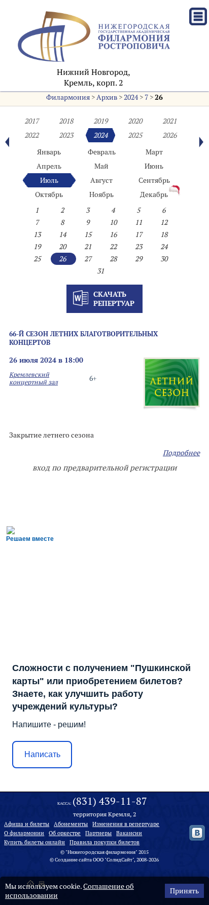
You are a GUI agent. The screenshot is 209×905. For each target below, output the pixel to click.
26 (159, 97)
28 (113, 258)
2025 (135, 135)
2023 (66, 135)
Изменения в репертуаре (125, 824)
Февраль (102, 151)
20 (62, 246)
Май (101, 166)
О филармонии (24, 833)
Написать (42, 754)
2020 (135, 121)
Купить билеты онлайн (34, 842)
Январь (49, 151)
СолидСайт (119, 859)
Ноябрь (101, 194)
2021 (169, 121)
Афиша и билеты (26, 824)
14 (62, 234)
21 (87, 246)
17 (138, 234)
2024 (131, 97)
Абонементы (71, 824)
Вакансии (129, 833)
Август (101, 180)
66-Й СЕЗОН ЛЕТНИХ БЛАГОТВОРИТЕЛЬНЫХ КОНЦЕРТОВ (83, 338)
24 (163, 246)
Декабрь (154, 194)
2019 (100, 121)
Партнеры (98, 833)
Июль (49, 180)
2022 (31, 135)
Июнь (154, 166)
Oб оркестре (65, 833)
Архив (106, 97)
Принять (184, 890)
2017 (31, 121)
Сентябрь (154, 180)
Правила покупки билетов (104, 842)
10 (113, 222)
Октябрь (49, 194)
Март (154, 151)
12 (163, 222)
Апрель (49, 166)
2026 (169, 135)
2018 (66, 121)
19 (37, 246)
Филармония (68, 97)
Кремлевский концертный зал (33, 378)
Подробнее (181, 452)
